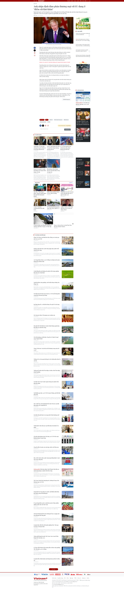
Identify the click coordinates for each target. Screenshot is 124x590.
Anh (49, 121)
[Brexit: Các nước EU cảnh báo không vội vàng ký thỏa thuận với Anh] (54, 62)
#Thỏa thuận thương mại (58, 119)
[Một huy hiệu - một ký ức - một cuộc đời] (83, 132)
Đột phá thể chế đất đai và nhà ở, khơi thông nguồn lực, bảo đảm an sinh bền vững (47, 326)
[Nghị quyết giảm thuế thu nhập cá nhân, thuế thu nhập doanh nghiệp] (67, 373)
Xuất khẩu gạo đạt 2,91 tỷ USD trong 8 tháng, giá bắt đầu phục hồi (47, 393)
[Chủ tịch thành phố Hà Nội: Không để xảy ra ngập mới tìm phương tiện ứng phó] (67, 517)
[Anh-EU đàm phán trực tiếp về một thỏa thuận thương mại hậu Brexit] (53, 140)
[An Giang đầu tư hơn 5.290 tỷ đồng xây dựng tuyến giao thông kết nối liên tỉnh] (67, 263)
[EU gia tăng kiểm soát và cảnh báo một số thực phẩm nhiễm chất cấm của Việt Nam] (67, 506)
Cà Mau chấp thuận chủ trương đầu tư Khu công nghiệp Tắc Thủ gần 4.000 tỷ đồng (47, 548)
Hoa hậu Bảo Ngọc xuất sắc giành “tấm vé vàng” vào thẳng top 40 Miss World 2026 (80, 173)
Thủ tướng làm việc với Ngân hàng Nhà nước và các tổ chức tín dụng (82, 40)
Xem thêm (53, 569)
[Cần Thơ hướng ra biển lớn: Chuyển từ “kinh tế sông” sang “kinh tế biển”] (67, 340)
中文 (80, 0)
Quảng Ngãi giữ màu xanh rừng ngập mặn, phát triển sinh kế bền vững (46, 249)
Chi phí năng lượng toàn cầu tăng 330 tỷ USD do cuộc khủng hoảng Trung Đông (46, 437)
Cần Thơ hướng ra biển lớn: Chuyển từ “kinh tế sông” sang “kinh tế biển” (46, 337)
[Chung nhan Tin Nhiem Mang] (85, 580)
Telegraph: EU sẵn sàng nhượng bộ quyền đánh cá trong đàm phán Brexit (40, 148)
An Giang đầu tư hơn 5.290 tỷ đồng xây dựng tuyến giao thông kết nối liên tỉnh (47, 260)
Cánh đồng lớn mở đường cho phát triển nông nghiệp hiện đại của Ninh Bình (46, 271)
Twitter (35, 50)
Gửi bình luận (67, 129)
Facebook (35, 48)
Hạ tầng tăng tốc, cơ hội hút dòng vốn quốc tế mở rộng (46, 304)
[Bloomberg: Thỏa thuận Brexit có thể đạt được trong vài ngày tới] (53, 163)
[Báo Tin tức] (65, 574)
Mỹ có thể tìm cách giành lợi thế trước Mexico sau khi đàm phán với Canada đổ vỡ (46, 404)
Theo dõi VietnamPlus (62, 125)
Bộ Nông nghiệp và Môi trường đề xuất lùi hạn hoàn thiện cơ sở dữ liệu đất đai (82, 45)
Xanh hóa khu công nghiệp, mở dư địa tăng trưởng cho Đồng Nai (46, 283)
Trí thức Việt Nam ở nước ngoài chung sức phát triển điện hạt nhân (46, 382)
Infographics (80, 90)
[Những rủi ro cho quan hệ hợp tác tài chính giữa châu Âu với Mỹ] (67, 362)
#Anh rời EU (42, 119)
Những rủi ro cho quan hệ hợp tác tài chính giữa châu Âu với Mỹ (47, 359)
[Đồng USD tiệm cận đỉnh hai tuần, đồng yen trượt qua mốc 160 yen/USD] (67, 240)
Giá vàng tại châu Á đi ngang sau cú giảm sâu (44, 315)
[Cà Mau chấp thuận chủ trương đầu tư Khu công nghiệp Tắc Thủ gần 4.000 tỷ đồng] (67, 550)
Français (75, 0)
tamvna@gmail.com (74, 581)
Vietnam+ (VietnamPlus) (41, 1)
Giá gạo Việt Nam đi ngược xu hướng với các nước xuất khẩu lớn (83, 34)
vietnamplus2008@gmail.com (59, 584)
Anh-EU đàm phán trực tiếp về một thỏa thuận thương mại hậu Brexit (53, 148)
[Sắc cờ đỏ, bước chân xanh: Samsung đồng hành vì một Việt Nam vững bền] (67, 461)
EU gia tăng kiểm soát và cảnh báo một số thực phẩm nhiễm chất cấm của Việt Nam (46, 503)
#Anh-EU (51, 119)
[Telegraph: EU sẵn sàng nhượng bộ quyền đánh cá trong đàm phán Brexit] (40, 140)
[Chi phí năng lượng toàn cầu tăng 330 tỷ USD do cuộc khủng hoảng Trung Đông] (67, 439)
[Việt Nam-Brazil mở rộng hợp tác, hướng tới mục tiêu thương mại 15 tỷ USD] (67, 483)
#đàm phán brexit (43, 121)
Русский (83, 0)
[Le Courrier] (44, 574)
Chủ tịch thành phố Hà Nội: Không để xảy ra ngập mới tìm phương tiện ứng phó (46, 514)
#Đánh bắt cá (66, 119)
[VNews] (55, 574)
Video (79, 109)
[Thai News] (89, 574)
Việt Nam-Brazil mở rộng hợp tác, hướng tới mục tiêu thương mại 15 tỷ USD (46, 481)
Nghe (79, 167)
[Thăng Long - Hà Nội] (85, 0)
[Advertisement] (55, 108)
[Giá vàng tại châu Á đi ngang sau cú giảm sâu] (67, 318)
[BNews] (77, 574)
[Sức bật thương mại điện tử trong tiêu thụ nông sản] (87, 183)
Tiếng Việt (68, 0)
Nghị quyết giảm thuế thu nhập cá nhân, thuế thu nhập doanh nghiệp (47, 371)
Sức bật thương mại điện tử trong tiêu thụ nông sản (80, 182)
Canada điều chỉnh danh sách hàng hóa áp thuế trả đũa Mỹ (47, 559)
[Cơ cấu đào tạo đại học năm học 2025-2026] (83, 96)
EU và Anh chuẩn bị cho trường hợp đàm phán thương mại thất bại (65, 148)
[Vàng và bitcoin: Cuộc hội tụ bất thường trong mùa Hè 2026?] (67, 351)
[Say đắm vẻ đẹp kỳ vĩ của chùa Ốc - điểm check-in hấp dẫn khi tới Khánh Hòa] (83, 115)
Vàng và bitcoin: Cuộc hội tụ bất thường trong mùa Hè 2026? (46, 349)
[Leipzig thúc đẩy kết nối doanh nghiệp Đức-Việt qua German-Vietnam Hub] (67, 528)
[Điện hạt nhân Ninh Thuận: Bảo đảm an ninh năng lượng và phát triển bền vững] (67, 472)
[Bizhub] (81, 574)
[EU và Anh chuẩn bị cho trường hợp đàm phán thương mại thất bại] (66, 140)
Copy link (35, 55)
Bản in (35, 53)
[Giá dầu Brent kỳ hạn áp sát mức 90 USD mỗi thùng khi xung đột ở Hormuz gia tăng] (67, 297)
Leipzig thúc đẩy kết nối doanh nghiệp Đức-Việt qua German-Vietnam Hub (46, 525)
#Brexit (47, 119)
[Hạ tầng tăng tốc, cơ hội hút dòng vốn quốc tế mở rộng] (67, 307)
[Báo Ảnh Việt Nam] (51, 574)
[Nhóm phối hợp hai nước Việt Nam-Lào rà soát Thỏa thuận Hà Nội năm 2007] (67, 539)
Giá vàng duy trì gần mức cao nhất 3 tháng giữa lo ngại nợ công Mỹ (82, 50)
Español (78, 0)
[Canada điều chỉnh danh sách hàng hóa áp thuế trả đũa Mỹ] (67, 562)
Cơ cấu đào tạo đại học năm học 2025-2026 (82, 103)
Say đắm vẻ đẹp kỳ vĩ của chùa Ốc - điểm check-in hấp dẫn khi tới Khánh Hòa (83, 123)
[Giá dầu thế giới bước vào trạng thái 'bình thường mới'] (67, 418)
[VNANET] (60, 574)
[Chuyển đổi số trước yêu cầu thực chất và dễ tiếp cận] (67, 450)
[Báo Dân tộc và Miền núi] (72, 574)
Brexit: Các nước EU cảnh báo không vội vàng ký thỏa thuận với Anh (40, 170)
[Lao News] (85, 574)
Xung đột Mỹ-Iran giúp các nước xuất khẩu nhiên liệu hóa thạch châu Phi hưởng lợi (46, 492)
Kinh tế (35, 3)
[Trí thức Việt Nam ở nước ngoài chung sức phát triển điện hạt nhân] (67, 385)
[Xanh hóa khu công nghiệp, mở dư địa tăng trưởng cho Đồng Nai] (67, 285)
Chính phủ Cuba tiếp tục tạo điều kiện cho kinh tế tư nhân (46, 426)
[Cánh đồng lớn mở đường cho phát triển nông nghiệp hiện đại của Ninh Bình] (67, 274)
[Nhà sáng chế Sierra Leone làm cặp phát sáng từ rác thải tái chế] (87, 163)
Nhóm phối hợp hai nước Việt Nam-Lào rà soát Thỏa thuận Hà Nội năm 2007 (46, 537)
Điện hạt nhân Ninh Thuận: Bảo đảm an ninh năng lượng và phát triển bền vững (46, 469)
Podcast (80, 159)
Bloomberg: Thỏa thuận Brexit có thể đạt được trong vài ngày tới (53, 170)
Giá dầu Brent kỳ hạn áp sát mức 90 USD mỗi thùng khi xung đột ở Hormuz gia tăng (47, 294)
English (72, 0)
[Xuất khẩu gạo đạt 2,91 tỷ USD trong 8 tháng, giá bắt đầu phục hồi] (67, 396)
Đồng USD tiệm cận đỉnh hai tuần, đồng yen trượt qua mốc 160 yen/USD (46, 238)
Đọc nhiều (79, 31)
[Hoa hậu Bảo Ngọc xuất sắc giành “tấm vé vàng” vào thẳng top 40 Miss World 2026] (87, 173)
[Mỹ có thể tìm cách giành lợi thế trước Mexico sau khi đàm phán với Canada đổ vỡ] (67, 407)
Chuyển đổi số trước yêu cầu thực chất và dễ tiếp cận (46, 447)
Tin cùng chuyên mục (40, 235)
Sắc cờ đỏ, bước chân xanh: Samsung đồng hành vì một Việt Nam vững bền (47, 458)
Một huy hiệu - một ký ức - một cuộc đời (83, 138)
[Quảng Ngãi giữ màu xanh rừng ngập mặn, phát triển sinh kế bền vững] (67, 252)
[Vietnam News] (37, 574)
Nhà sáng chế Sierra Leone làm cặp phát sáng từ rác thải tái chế (80, 164)
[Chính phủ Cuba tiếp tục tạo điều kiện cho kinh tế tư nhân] (67, 429)
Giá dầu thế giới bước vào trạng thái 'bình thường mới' (46, 415)
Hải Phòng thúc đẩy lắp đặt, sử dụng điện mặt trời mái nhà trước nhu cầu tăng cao (83, 56)
